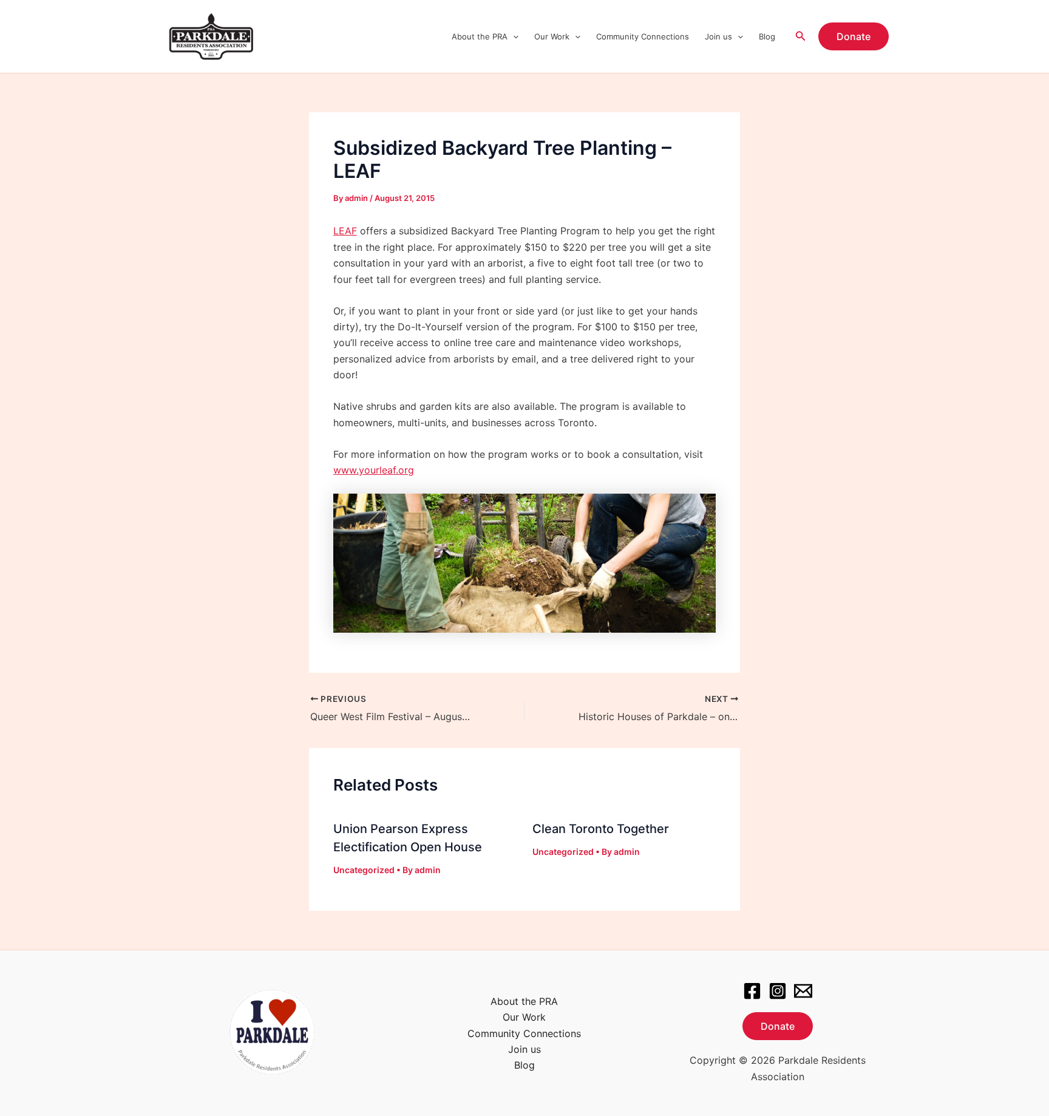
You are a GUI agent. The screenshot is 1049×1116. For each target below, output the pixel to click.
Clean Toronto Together (600, 829)
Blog (767, 36)
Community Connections (642, 36)
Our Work (551, 36)
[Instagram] (778, 991)
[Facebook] (752, 991)
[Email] (803, 991)
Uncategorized (364, 870)
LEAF (345, 231)
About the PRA (480, 36)
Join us (718, 36)
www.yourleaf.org (373, 470)
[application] (513, 36)
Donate (778, 1026)
